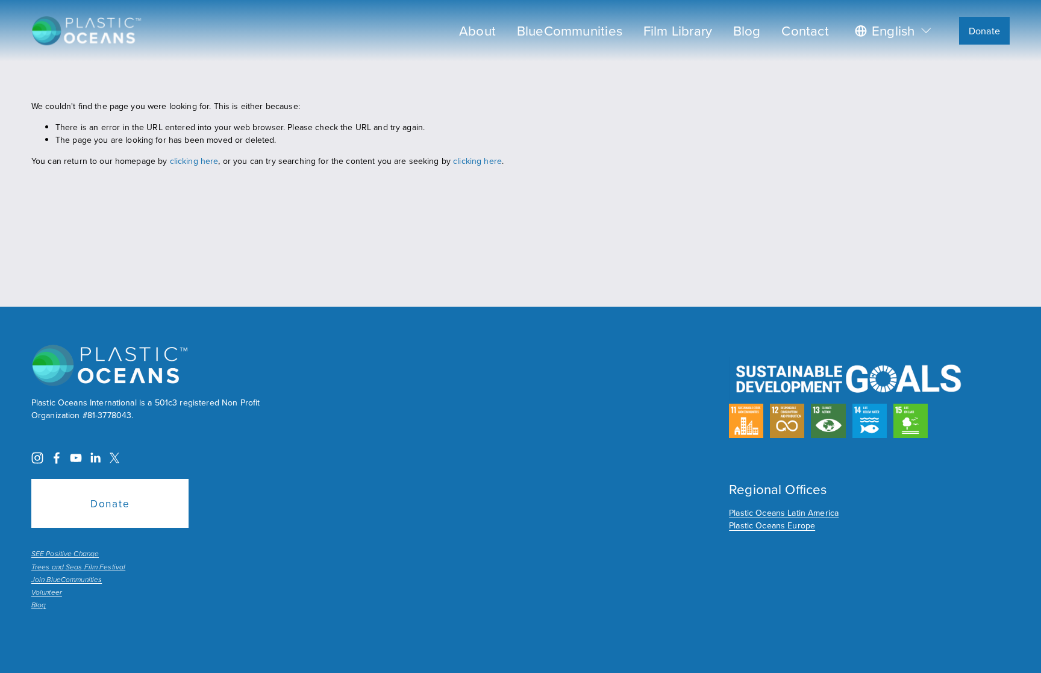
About (477, 30)
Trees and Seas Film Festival (78, 567)
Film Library (678, 30)
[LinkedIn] (95, 458)
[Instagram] (37, 458)
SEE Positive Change (65, 554)
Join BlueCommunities (66, 580)
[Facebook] (57, 458)
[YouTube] (76, 458)
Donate (985, 30)
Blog (747, 30)
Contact (805, 30)
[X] (114, 458)
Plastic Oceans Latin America (784, 513)
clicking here (194, 161)
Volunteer (46, 593)
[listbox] (894, 30)
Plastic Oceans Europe (772, 525)
